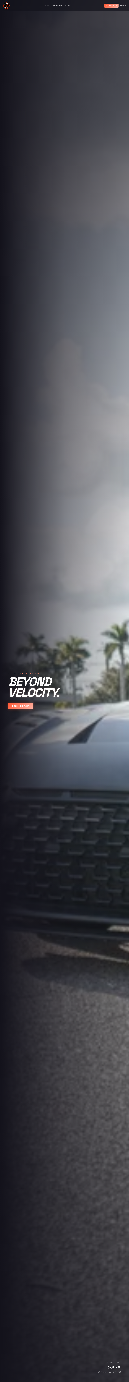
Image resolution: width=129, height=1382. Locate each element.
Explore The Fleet (20, 706)
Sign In (123, 5)
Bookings (57, 5)
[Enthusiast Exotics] (6, 6)
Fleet (47, 5)
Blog (67, 5)
